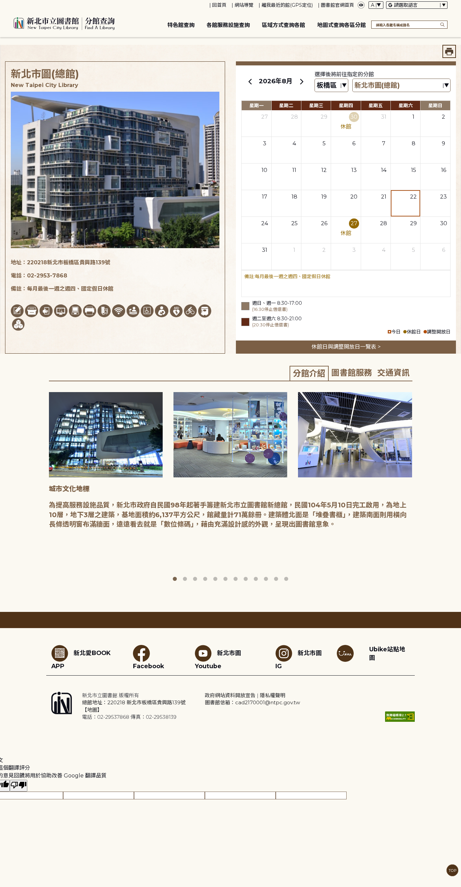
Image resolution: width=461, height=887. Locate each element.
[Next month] (301, 81)
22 (413, 197)
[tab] (309, 373)
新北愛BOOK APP (81, 659)
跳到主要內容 (17, 4)
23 (443, 197)
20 (353, 197)
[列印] (449, 51)
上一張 (43, 487)
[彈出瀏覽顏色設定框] (361, 5)
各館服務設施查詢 (228, 25)
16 (443, 170)
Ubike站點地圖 (387, 653)
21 (383, 197)
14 (383, 170)
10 (264, 170)
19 (324, 197)
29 (324, 117)
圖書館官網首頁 (337, 5)
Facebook (148, 666)
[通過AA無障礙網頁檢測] (400, 716)
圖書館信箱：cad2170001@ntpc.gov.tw (252, 702)
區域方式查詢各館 (283, 25)
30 (353, 117)
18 (294, 197)
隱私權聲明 (272, 695)
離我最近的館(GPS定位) (287, 5)
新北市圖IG (298, 659)
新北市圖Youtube (218, 659)
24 (264, 223)
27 (264, 117)
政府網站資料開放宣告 (230, 695)
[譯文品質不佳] (18, 786)
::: (3, 4)
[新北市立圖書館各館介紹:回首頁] (64, 22)
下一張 (417, 487)
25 (294, 223)
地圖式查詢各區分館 (341, 25)
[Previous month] (250, 81)
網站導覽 (244, 5)
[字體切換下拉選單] (376, 5)
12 (324, 170)
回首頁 (219, 5)
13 (354, 170)
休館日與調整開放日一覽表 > (346, 347)
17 (264, 197)
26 (324, 223)
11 (294, 170)
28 (294, 117)
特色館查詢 (180, 25)
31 (383, 117)
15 (413, 170)
